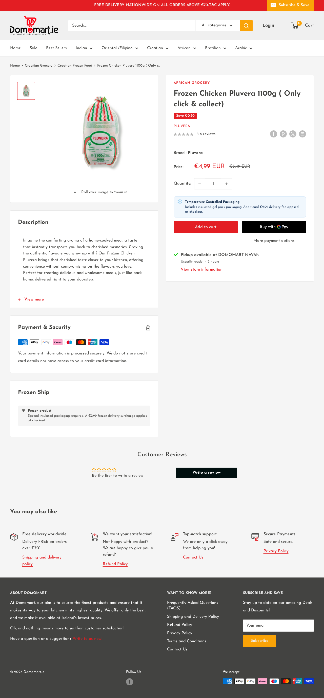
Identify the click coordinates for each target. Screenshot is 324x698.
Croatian (155, 48)
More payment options (274, 241)
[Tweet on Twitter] (292, 134)
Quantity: (182, 184)
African (184, 48)
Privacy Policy (276, 551)
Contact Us (193, 557)
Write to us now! (87, 639)
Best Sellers (56, 48)
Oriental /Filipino (117, 48)
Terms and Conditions (186, 641)
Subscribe (260, 641)
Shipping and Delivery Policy (193, 617)
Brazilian (213, 48)
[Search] (246, 25)
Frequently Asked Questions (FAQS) (192, 605)
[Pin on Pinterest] (283, 134)
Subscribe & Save (294, 5)
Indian (81, 48)
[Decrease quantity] (199, 183)
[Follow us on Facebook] (129, 681)
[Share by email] (302, 134)
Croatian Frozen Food (74, 66)
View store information (201, 270)
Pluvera (182, 126)
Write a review (206, 473)
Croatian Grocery (38, 66)
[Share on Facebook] (273, 134)
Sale (33, 48)
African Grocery (192, 83)
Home (15, 48)
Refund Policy (115, 564)
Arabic (241, 48)
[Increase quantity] (226, 183)
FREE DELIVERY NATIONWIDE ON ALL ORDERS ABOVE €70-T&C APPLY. (162, 5)
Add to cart (205, 227)
